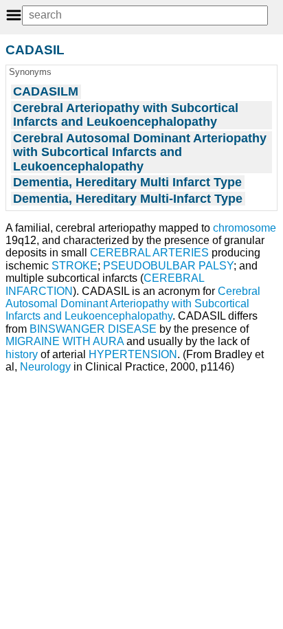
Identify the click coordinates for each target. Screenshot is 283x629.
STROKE (75, 266)
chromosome (244, 228)
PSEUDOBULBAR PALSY (168, 266)
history (21, 354)
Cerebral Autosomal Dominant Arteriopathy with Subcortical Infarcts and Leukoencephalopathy (132, 303)
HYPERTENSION (133, 354)
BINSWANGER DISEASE (93, 329)
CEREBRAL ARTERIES (149, 252)
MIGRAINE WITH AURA (64, 341)
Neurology (45, 367)
